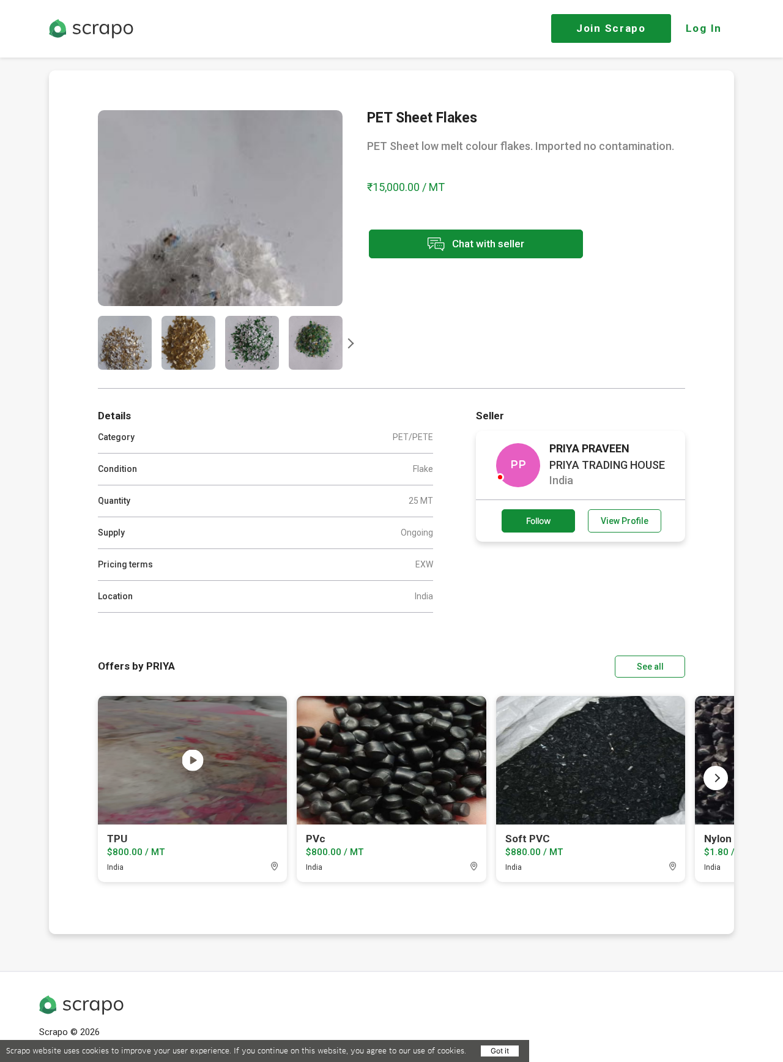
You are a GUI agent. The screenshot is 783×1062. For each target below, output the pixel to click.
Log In (704, 28)
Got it (500, 1050)
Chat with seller (487, 243)
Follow (538, 520)
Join (611, 28)
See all (650, 666)
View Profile (624, 521)
